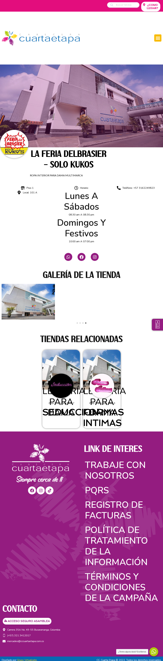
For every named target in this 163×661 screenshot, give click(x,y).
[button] (157, 38)
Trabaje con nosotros (115, 470)
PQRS (97, 490)
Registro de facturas (114, 510)
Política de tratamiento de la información (116, 546)
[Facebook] (81, 257)
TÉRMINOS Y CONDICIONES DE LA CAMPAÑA (121, 587)
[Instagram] (95, 257)
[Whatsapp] (68, 257)
